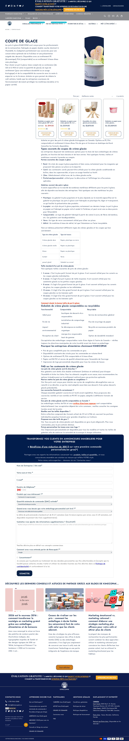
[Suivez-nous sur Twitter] (9, 6)
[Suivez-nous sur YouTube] (20, 6)
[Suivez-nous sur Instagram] (11, 6)
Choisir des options (46, 134)
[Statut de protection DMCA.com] (10, 709)
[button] (15, 14)
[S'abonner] (26, 725)
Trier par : (76, 96)
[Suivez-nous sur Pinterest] (17, 6)
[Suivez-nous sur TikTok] (23, 6)
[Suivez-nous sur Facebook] (6, 6)
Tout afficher (64, 667)
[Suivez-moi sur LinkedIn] (14, 6)
